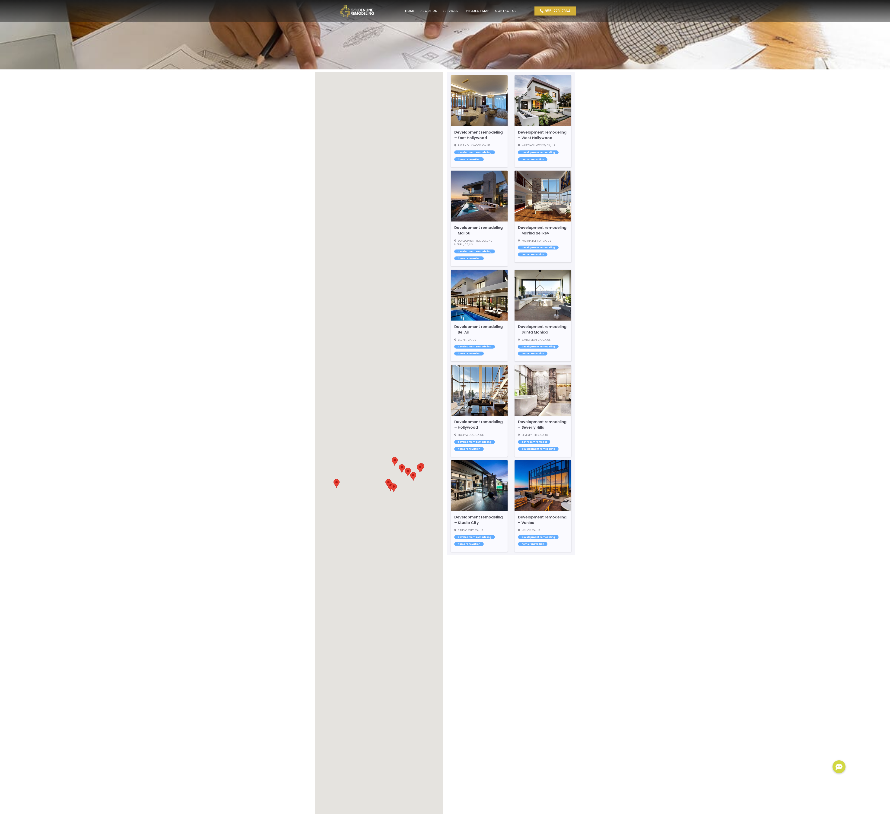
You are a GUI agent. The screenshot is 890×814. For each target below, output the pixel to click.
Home (410, 11)
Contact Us (506, 11)
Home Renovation (469, 159)
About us (428, 11)
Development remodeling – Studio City (478, 520)
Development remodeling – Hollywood (478, 424)
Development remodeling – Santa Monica (542, 329)
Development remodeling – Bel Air (478, 329)
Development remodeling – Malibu (478, 230)
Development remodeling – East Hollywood (478, 135)
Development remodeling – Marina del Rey (542, 230)
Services (450, 11)
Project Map (478, 11)
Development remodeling (474, 152)
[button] (408, 472)
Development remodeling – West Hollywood (542, 135)
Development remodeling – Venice (542, 520)
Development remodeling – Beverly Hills (542, 424)
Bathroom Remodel (534, 442)
